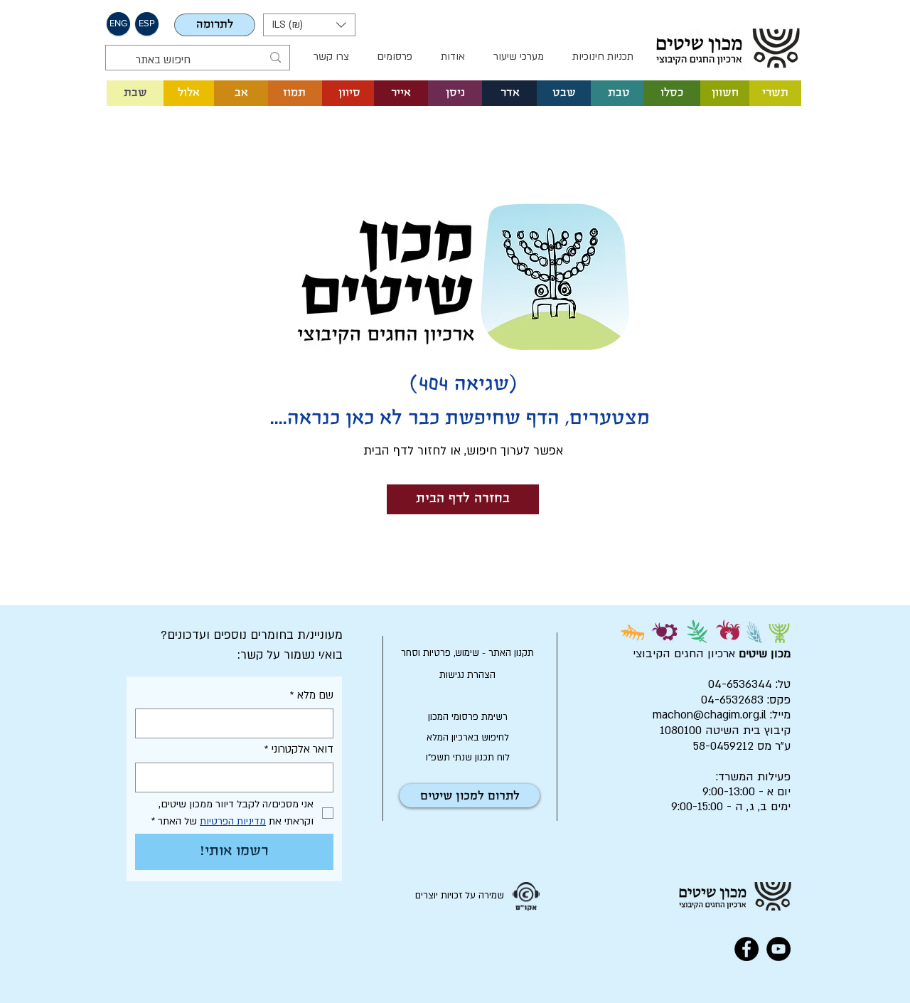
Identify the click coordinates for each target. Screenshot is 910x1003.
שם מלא (311, 695)
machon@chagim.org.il (709, 715)
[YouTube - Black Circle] (778, 949)
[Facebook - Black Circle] (746, 949)
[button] (309, 25)
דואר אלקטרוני (298, 749)
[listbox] (309, 25)
